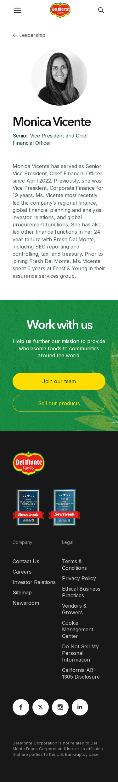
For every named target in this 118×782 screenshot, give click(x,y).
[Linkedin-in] (80, 707)
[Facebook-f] (21, 707)
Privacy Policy (79, 578)
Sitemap (22, 592)
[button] (11, 10)
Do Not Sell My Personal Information (80, 653)
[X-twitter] (40, 707)
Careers (22, 572)
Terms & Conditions (74, 564)
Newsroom (26, 603)
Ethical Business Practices (81, 592)
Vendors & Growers (74, 609)
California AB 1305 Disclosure (81, 673)
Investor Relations (34, 582)
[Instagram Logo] (60, 707)
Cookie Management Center (77, 629)
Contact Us (26, 561)
